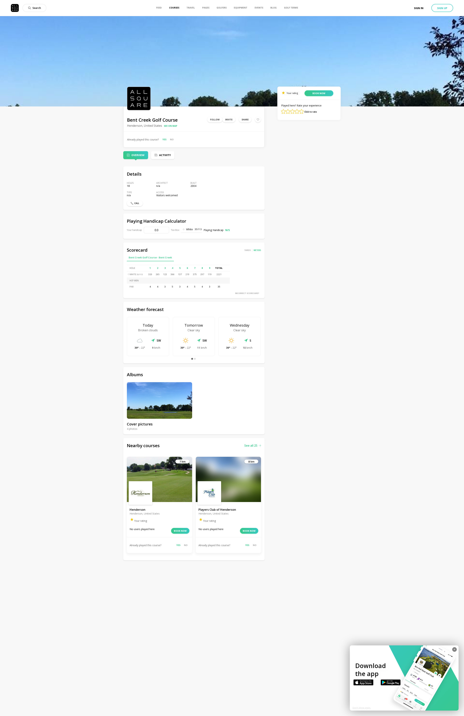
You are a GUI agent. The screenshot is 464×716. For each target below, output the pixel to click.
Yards (248, 250)
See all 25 (250, 446)
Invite (229, 119)
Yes (164, 139)
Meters (257, 250)
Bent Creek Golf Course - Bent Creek (150, 257)
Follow (215, 119)
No (172, 139)
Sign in (418, 8)
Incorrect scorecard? (247, 293)
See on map (170, 125)
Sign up (442, 8)
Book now (180, 530)
